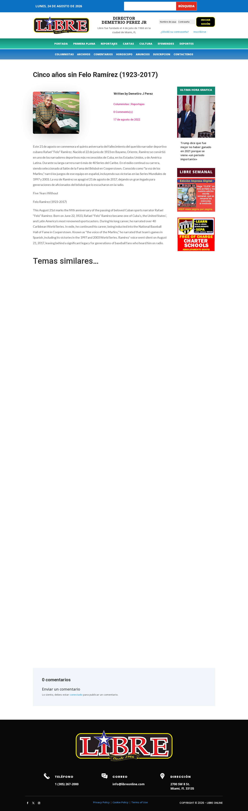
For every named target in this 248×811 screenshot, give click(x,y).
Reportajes (138, 104)
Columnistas (121, 104)
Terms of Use (139, 802)
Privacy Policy (101, 802)
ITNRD (174, 807)
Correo (120, 777)
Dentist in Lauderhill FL (66, 793)
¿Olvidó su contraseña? (175, 31)
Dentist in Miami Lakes (113, 793)
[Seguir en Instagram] (39, 803)
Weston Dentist (89, 793)
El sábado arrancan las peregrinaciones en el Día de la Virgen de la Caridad (78, 600)
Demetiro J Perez (141, 93)
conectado (76, 694)
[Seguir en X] (33, 803)
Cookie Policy (120, 802)
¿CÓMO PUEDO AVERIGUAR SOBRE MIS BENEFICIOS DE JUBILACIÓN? (74, 631)
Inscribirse (200, 31)
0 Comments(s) (123, 112)
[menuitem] (61, 43)
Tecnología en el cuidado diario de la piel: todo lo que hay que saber (74, 446)
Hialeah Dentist (42, 793)
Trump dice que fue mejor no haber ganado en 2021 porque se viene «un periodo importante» (196, 151)
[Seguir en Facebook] (27, 803)
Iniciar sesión (205, 21)
